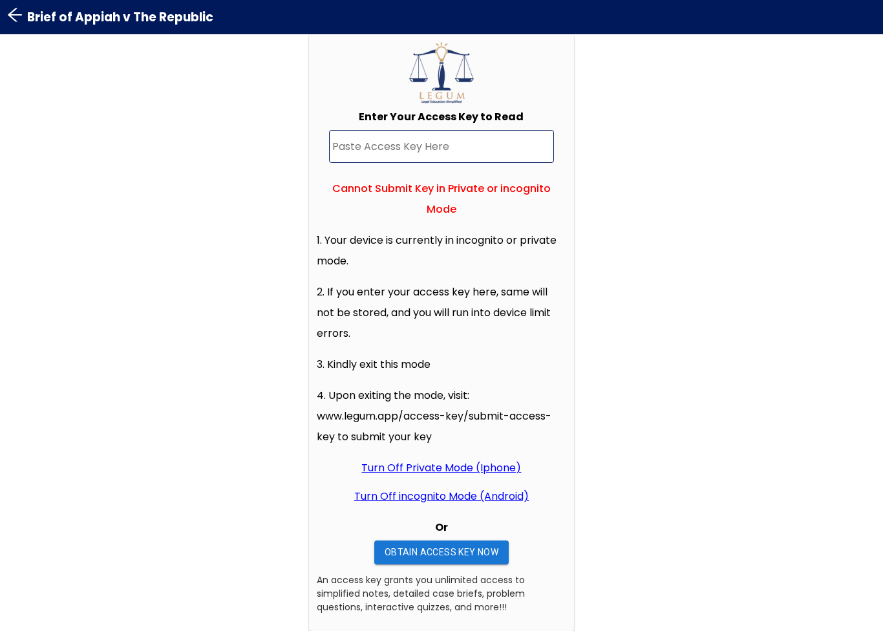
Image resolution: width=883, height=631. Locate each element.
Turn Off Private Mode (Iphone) (441, 467)
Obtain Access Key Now (441, 552)
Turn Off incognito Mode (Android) (441, 496)
